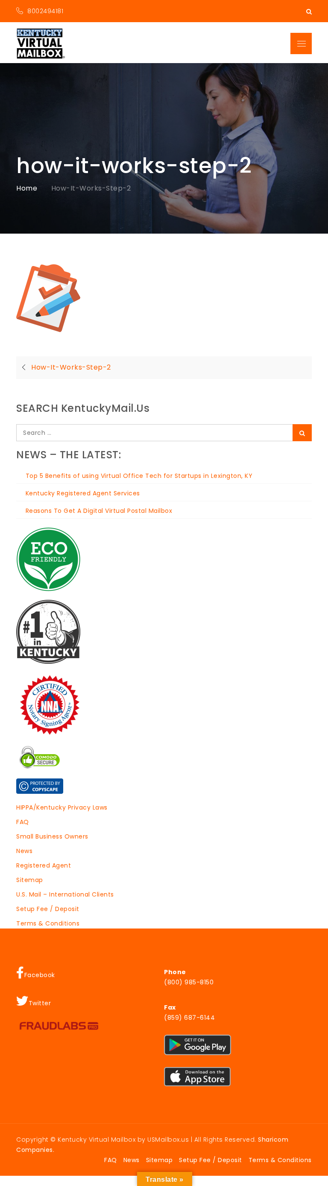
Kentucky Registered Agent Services (83, 493)
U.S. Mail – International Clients (65, 894)
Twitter (40, 1003)
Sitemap (29, 880)
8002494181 (45, 11)
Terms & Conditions (47, 923)
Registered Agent (43, 865)
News (24, 851)
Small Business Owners (52, 836)
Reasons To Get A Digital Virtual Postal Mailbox (99, 510)
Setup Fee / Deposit (47, 909)
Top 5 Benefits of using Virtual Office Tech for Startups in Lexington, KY (139, 476)
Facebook (39, 975)
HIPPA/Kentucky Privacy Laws (62, 807)
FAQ (22, 822)
